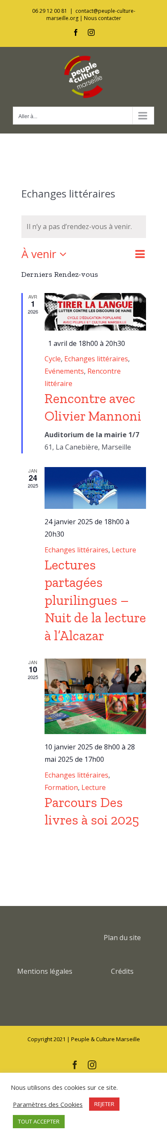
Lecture (124, 550)
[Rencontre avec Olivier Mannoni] (95, 312)
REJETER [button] (104, 1104)
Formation (61, 787)
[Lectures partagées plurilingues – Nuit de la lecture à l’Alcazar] (95, 488)
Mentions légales (44, 971)
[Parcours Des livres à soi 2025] (95, 697)
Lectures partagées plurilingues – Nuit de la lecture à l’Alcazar (95, 600)
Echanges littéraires (96, 358)
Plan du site (122, 937)
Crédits (122, 971)
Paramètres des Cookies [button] (48, 1104)
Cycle (53, 358)
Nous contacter (102, 18)
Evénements (64, 371)
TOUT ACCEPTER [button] (39, 1121)
